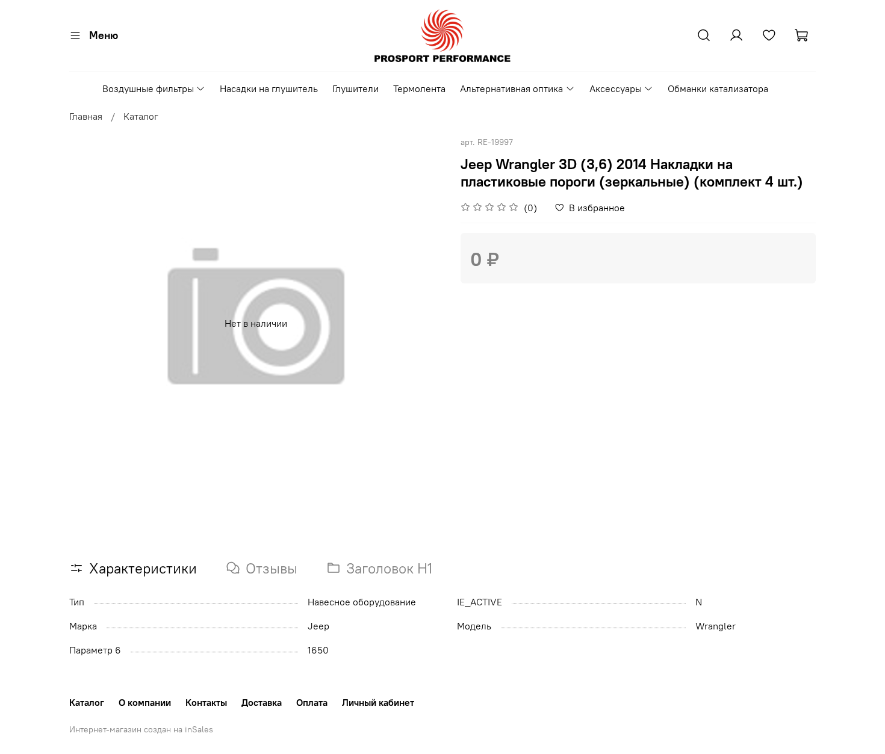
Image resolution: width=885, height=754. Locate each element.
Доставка (261, 702)
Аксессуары (615, 88)
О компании (145, 702)
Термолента (419, 88)
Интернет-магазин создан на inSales (141, 729)
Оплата (312, 702)
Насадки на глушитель (269, 88)
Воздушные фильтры (148, 88)
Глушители (355, 88)
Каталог (140, 116)
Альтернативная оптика (511, 88)
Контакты (206, 702)
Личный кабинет (378, 702)
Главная (85, 116)
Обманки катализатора (718, 88)
